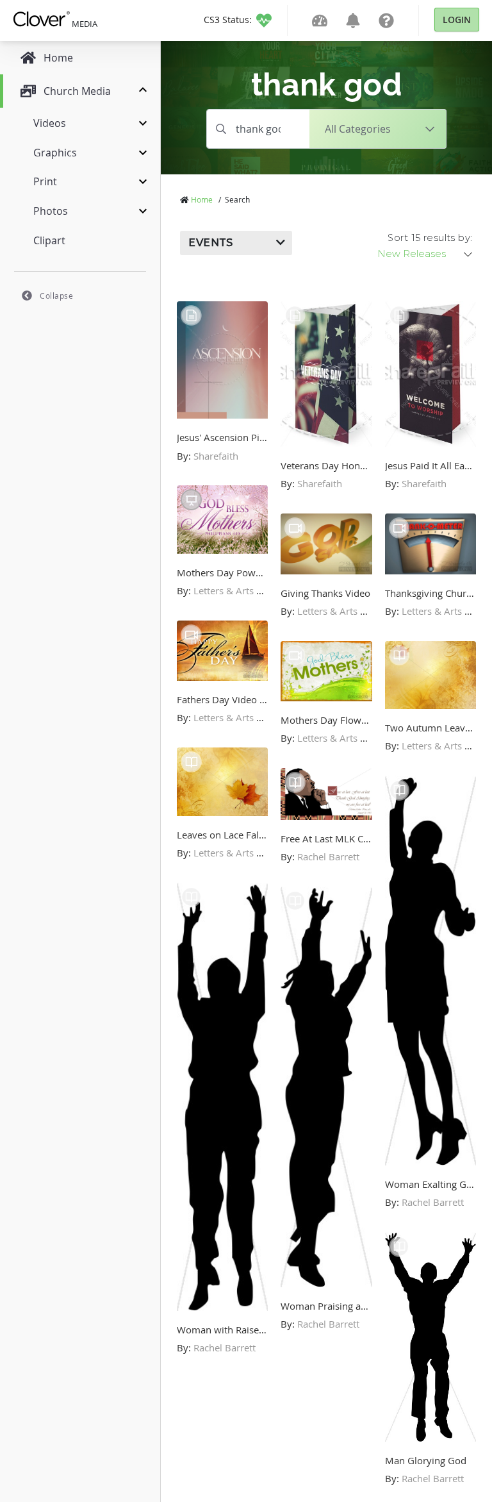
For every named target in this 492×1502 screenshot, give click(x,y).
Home (202, 199)
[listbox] (426, 254)
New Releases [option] (411, 254)
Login (457, 19)
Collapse (56, 295)
